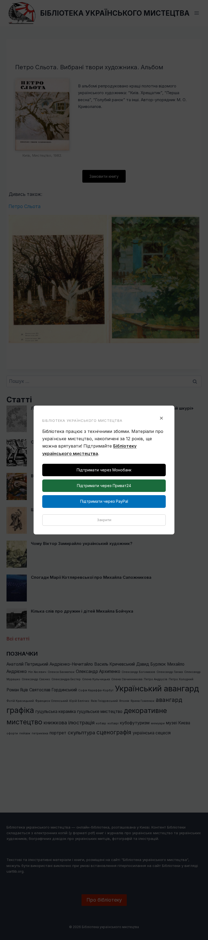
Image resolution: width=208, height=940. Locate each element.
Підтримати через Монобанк (104, 470)
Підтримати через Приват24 (104, 485)
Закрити (104, 520)
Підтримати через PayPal (104, 501)
